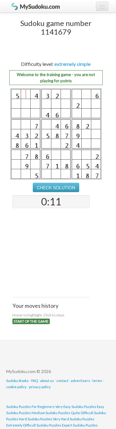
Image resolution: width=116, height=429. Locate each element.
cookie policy (16, 387)
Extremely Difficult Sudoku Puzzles (33, 425)
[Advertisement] (51, 253)
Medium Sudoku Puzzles (51, 413)
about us (47, 381)
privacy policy (40, 387)
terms (97, 381)
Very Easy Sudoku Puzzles (75, 407)
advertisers (80, 381)
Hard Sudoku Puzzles (35, 419)
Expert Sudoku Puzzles (80, 425)
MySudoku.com (32, 6)
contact (62, 381)
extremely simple (72, 64)
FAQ (34, 381)
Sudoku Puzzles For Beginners (30, 407)
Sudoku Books (17, 381)
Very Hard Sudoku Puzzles (73, 419)
